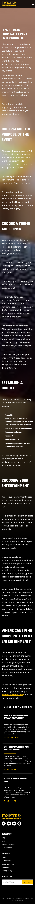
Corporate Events (8, 844)
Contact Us (6, 867)
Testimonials (6, 861)
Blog (3, 838)
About (4, 857)
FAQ (3, 841)
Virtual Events (7, 847)
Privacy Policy (7, 871)
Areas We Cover (8, 864)
